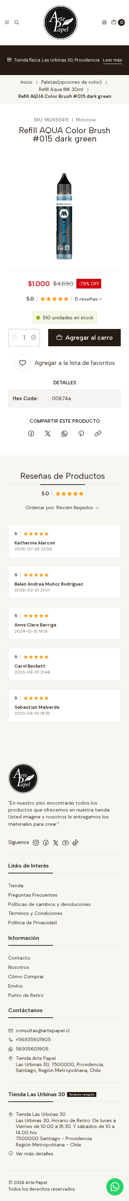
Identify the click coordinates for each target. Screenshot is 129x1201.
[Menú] (7, 22)
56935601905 (32, 1049)
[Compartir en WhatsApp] (64, 434)
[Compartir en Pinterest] (81, 434)
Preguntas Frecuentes (32, 895)
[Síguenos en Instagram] (35, 842)
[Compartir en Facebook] (31, 434)
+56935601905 (33, 1039)
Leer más (112, 60)
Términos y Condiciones (35, 913)
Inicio (26, 82)
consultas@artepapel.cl (42, 1030)
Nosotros (18, 967)
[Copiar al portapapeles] (98, 434)
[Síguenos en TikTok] (75, 842)
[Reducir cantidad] (14, 337)
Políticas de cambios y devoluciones (49, 904)
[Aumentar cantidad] (34, 337)
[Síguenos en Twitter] (55, 842)
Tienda (15, 885)
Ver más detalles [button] (34, 1153)
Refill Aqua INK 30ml (61, 89)
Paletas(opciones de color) (71, 82)
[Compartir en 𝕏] (48, 434)
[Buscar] (16, 22)
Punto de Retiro (26, 995)
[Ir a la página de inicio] (60, 22)
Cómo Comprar (26, 976)
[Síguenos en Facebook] (45, 842)
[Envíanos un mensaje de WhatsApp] (114, 1186)
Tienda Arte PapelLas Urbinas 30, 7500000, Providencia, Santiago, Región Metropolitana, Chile (60, 1064)
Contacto (19, 958)
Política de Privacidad (32, 922)
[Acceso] (104, 22)
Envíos (15, 986)
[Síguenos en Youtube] (65, 842)
